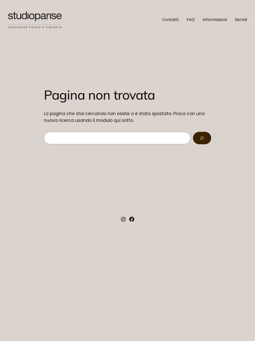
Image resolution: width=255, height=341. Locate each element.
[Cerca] (202, 138)
